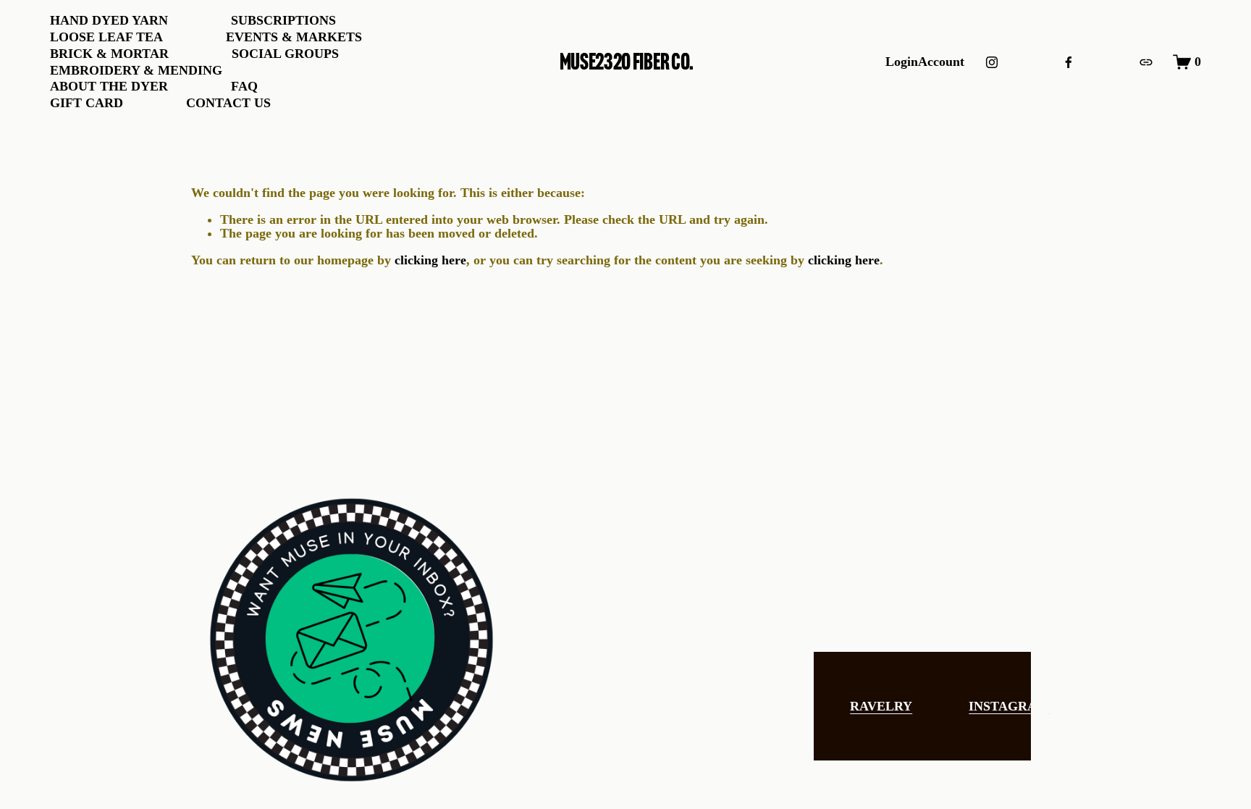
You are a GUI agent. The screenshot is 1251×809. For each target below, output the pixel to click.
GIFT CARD (86, 103)
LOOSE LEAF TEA (106, 37)
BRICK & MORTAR (109, 53)
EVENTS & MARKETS (294, 37)
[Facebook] (1068, 62)
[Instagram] (992, 62)
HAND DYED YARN (109, 20)
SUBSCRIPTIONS (283, 20)
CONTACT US (228, 103)
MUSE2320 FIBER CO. (627, 61)
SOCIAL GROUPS (285, 53)
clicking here (430, 260)
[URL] (1146, 62)
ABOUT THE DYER (109, 86)
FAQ (244, 86)
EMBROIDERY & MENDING (136, 70)
